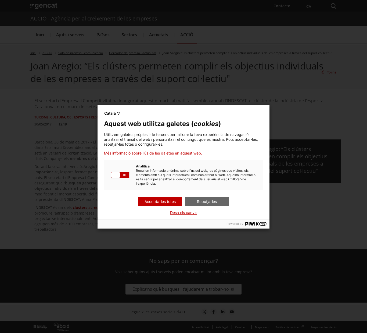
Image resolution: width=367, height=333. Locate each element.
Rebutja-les (207, 201)
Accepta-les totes (160, 201)
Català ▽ (112, 113)
